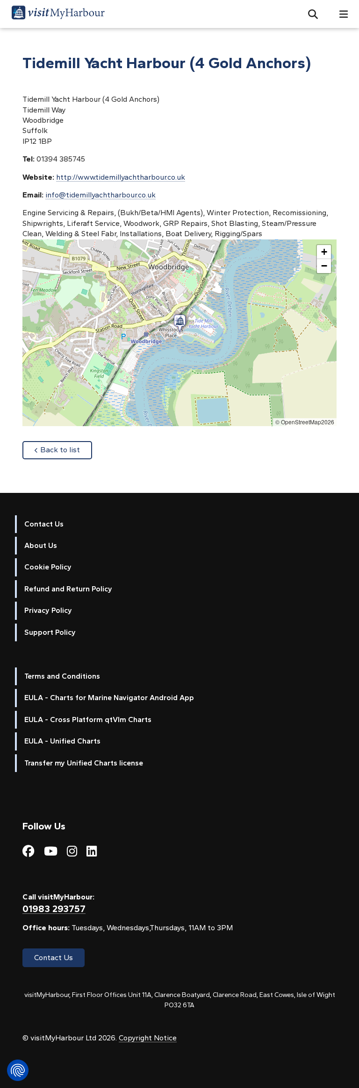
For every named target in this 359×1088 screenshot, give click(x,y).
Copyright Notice (148, 1037)
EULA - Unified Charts (62, 741)
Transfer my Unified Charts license (83, 762)
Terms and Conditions (62, 676)
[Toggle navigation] (340, 14)
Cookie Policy (48, 566)
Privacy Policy (48, 610)
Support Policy (50, 632)
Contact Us (44, 523)
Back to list (66, 449)
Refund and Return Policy (68, 588)
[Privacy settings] (18, 1070)
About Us (40, 545)
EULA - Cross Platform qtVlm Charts (87, 719)
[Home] (58, 14)
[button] (309, 14)
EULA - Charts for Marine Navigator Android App (109, 697)
